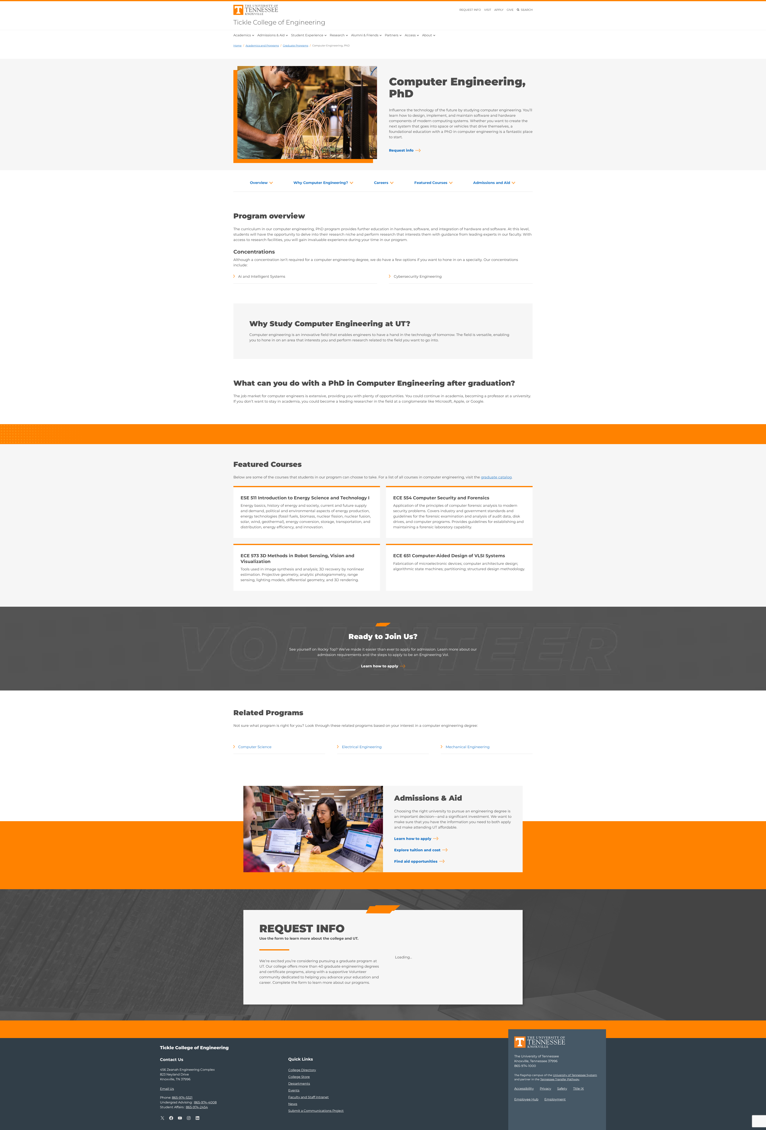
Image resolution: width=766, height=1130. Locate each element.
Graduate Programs (295, 45)
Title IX (578, 1088)
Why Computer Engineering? (320, 183)
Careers (381, 183)
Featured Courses (430, 183)
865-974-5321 (182, 1097)
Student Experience (307, 35)
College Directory (302, 1070)
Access (410, 35)
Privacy (545, 1088)
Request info (401, 150)
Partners (391, 35)
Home (237, 45)
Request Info (470, 10)
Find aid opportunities (415, 861)
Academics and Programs (262, 45)
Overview (259, 183)
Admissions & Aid (271, 35)
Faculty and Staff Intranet (308, 1097)
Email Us (167, 1089)
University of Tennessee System (575, 1075)
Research (337, 35)
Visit (487, 10)
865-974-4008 (205, 1102)
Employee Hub (526, 1099)
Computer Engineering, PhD (331, 45)
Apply (498, 10)
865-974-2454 (197, 1107)
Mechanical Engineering (468, 747)
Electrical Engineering (362, 747)
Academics (242, 35)
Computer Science (254, 747)
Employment (555, 1099)
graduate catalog (496, 477)
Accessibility (524, 1088)
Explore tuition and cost (417, 850)
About (427, 35)
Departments (299, 1084)
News (292, 1104)
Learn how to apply (379, 666)
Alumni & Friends (364, 35)
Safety (562, 1088)
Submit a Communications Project (316, 1111)
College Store (299, 1077)
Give (510, 10)
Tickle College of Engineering (279, 22)
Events (293, 1090)
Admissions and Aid (491, 183)
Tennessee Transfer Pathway (559, 1079)
